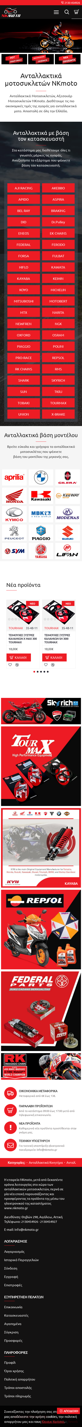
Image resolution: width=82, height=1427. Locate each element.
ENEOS (23, 233)
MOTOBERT (58, 301)
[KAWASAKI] (41, 496)
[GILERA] (67, 477)
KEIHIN (58, 278)
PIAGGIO (23, 346)
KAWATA (58, 267)
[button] (34, 672)
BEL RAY (23, 210)
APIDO (24, 199)
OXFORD (23, 335)
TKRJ (58, 391)
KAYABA (23, 278)
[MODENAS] (67, 514)
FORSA (23, 256)
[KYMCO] (14, 514)
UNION (23, 414)
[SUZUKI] (67, 532)
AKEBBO (58, 188)
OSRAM (58, 335)
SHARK (23, 380)
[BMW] (41, 477)
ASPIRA (58, 199)
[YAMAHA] (41, 551)
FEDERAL (24, 244)
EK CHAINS (58, 233)
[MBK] (41, 514)
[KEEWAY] (67, 496)
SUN (23, 391)
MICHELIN (58, 290)
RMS (58, 369)
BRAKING (58, 210)
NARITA (58, 312)
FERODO (58, 244)
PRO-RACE (24, 357)
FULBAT (58, 256)
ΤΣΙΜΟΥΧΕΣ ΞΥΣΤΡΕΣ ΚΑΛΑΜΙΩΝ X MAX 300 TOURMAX (23, 638)
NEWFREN (24, 324)
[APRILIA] (14, 477)
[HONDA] (14, 496)
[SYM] (14, 551)
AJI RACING (24, 188)
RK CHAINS (23, 369)
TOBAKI (23, 403)
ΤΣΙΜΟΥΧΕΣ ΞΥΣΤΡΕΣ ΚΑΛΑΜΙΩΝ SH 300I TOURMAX (57, 638)
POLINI (58, 346)
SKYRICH (58, 380)
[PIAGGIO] (41, 532)
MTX (23, 312)
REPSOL (58, 357)
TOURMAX (58, 403)
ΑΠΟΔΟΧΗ (71, 1411)
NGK (58, 324)
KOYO (23, 290)
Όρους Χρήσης (53, 1421)
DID (23, 222)
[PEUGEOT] (14, 532)
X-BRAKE (58, 414)
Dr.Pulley (58, 222)
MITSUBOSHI (23, 301)
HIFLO (23, 267)
